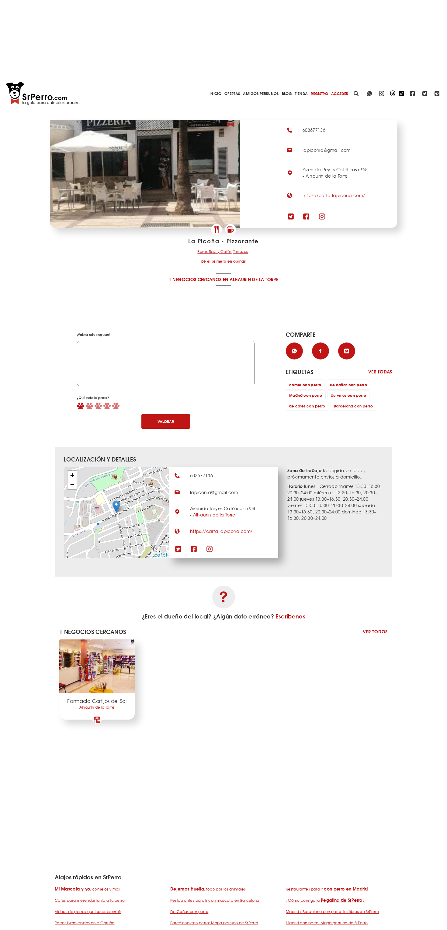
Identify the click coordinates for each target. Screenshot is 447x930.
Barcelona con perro (353, 406)
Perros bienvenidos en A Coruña (85, 922)
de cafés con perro (307, 406)
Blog (287, 93)
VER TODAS (380, 372)
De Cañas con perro (189, 911)
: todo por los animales (208, 889)
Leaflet (160, 555)
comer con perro (305, 384)
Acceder (339, 93)
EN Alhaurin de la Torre (250, 279)
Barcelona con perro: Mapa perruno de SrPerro (214, 922)
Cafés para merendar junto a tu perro (90, 900)
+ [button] (72, 475)
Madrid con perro (305, 395)
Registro (319, 93)
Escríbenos (290, 616)
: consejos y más (87, 889)
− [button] (72, 484)
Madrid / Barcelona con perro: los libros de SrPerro (332, 911)
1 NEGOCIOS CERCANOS (195, 279)
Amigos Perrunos (261, 93)
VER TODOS (375, 632)
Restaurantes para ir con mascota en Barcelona (214, 900)
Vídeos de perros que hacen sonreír (88, 911)
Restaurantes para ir (327, 889)
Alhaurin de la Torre (214, 515)
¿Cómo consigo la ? (325, 900)
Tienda (301, 93)
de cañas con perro (348, 384)
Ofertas (232, 93)
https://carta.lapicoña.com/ (334, 195)
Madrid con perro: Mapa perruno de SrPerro (327, 922)
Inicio (215, 93)
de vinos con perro (348, 395)
